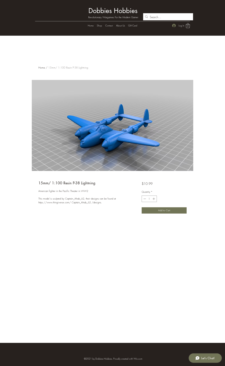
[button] (188, 25)
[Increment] (154, 199)
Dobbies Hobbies (113, 10)
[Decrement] (144, 199)
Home (41, 67)
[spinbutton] (149, 199)
